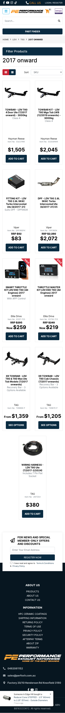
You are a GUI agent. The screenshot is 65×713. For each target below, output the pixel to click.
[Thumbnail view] (5, 72)
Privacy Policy (18, 566)
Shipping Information (32, 618)
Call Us (35, 3)
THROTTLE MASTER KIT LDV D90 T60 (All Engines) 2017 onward (49, 291)
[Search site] (59, 21)
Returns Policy (32, 622)
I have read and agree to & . (32, 564)
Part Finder (32, 31)
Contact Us (32, 599)
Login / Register (53, 3)
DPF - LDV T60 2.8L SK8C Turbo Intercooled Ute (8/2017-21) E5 (49, 202)
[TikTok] (15, 2)
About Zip (32, 643)
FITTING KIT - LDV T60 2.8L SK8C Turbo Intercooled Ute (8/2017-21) (16, 202)
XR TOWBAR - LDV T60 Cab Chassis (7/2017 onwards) (48, 379)
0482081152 (15, 668)
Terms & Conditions (45, 563)
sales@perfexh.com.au (22, 675)
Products (32, 591)
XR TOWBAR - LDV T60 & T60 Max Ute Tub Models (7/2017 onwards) (16, 380)
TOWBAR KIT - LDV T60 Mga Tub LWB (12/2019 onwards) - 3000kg (49, 113)
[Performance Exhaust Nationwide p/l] (27, 11)
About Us (32, 595)
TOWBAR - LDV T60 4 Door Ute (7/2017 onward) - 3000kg (16, 112)
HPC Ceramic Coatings (32, 613)
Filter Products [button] (16, 51)
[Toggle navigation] (6, 11)
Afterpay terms (32, 639)
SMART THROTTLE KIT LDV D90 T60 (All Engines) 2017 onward (16, 291)
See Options (16, 425)
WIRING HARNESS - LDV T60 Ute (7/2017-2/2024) (33, 467)
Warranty (32, 647)
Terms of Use (32, 626)
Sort (26, 72)
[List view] (12, 72)
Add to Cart (16, 158)
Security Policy (32, 634)
